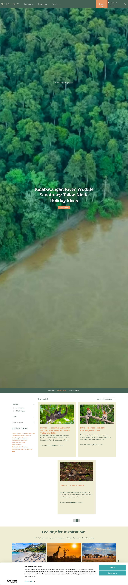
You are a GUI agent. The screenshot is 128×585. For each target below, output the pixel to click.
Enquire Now (64, 207)
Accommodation (74, 390)
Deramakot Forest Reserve (21, 436)
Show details (28, 581)
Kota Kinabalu (16, 445)
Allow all (112, 567)
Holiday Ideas (61, 390)
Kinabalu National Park (19, 440)
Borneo (57, 83)
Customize (111, 573)
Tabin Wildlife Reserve (20, 447)
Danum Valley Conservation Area (23, 433)
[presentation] (118, 561)
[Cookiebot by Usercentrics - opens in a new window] (12, 581)
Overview (51, 390)
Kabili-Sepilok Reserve (20, 438)
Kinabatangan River (67, 83)
